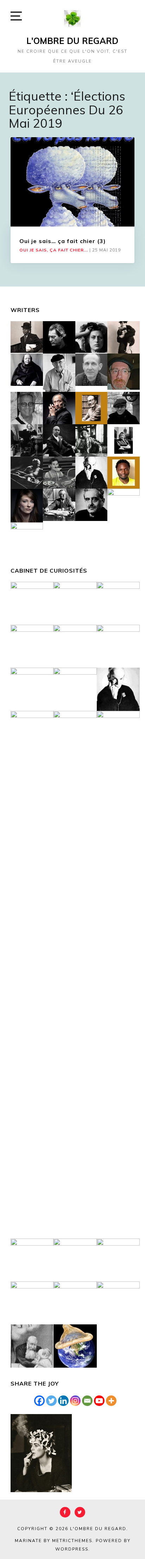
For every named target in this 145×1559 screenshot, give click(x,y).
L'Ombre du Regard (72, 41)
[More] (111, 1400)
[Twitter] (51, 1400)
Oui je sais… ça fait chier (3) (62, 240)
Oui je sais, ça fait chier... (53, 250)
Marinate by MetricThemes (53, 1541)
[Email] (87, 1400)
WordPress (71, 1549)
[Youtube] (99, 1400)
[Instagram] (75, 1400)
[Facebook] (39, 1400)
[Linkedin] (63, 1400)
